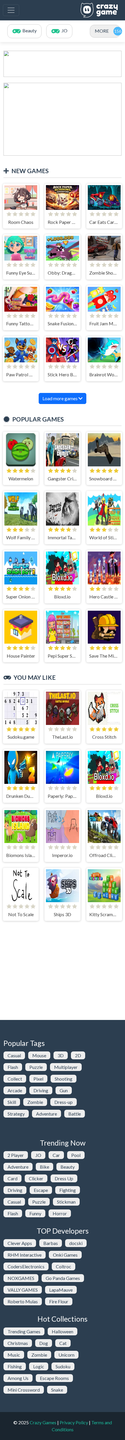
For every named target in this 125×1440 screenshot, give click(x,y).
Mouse (39, 1055)
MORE (102, 31)
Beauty (67, 1166)
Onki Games (65, 1255)
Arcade (15, 1090)
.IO (38, 1155)
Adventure (46, 1113)
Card (12, 1178)
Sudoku (63, 1366)
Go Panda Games (63, 1278)
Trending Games (24, 1331)
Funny (35, 1213)
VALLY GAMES (23, 1290)
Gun (64, 1090)
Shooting (63, 1078)
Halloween (62, 1331)
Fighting (67, 1190)
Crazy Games (43, 1422)
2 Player (16, 1155)
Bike (44, 1166)
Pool (76, 1155)
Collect (15, 1078)
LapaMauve (61, 1290)
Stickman (66, 1201)
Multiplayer (66, 1067)
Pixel (38, 1078)
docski (76, 1243)
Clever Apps (20, 1243)
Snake (57, 1389)
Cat (63, 1343)
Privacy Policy (74, 1422)
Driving (40, 1090)
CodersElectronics (26, 1266)
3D (61, 1055)
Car (56, 1155)
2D (78, 1055)
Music (14, 1355)
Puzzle (36, 1067)
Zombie (35, 1102)
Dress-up (63, 1102)
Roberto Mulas (23, 1301)
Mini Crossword (24, 1389)
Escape (41, 1190)
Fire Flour (58, 1301)
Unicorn (66, 1355)
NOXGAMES (21, 1278)
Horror (60, 1213)
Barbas (50, 1243)
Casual (14, 1055)
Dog (43, 1343)
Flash (13, 1067)
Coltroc (63, 1266)
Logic (38, 1366)
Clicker (36, 1178)
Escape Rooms (54, 1378)
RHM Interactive (25, 1255)
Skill (12, 1102)
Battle (74, 1113)
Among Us (18, 1378)
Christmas (18, 1343)
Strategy (16, 1113)
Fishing (15, 1366)
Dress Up (64, 1178)
